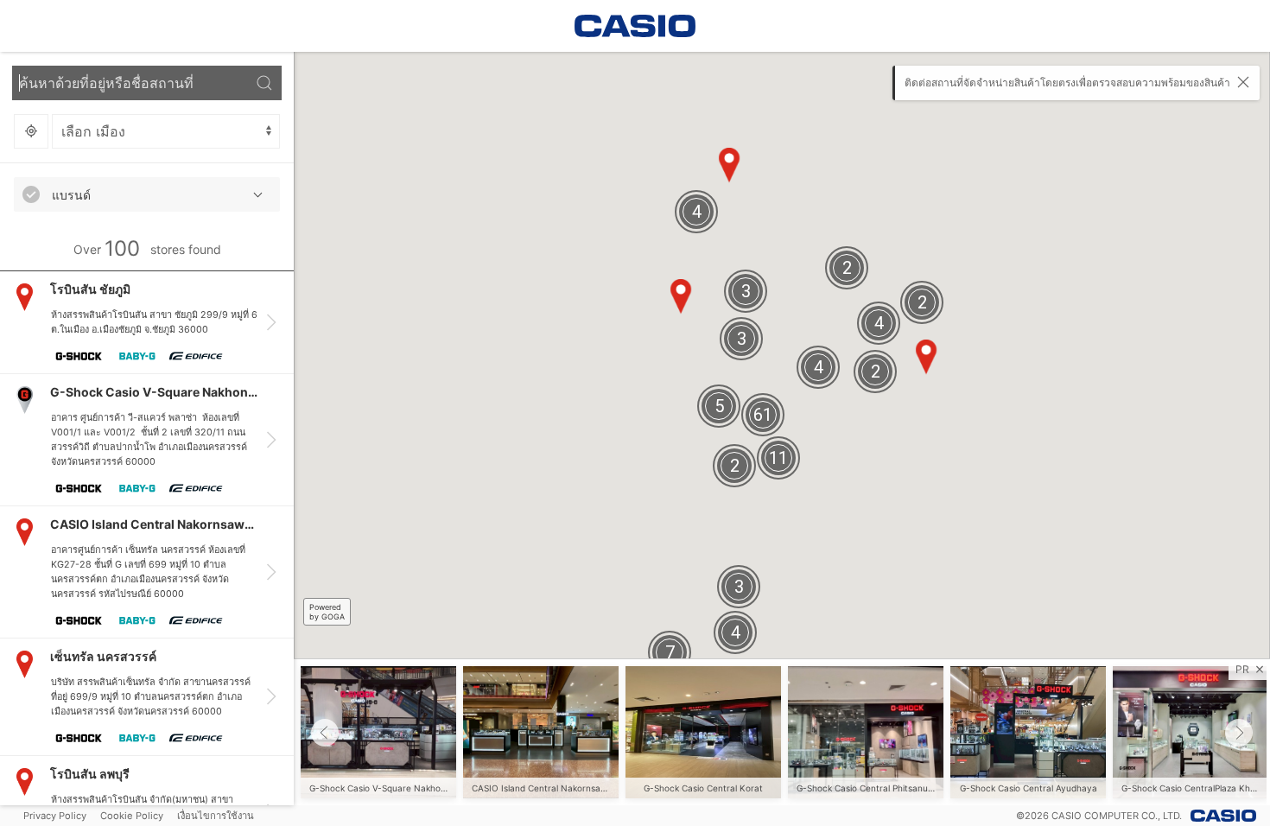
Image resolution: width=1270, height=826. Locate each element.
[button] (325, 733)
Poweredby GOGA (327, 611)
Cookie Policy (131, 816)
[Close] (1243, 82)
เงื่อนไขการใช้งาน (215, 816)
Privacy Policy (54, 816)
